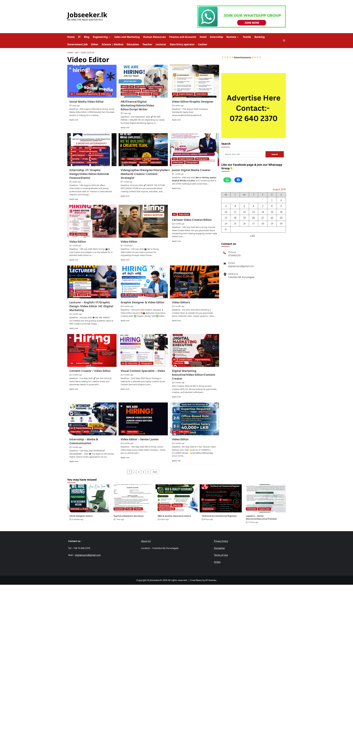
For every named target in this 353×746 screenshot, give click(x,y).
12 (244, 211)
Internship (216, 37)
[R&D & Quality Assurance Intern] (177, 498)
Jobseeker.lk (87, 14)
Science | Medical (112, 44)
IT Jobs (85, 159)
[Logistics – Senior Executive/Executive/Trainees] (265, 498)
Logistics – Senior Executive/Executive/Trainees (261, 517)
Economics (119, 509)
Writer (155, 94)
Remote (231, 37)
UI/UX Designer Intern (81, 515)
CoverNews (196, 580)
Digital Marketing (155, 86)
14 (262, 211)
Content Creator (134, 159)
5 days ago (75, 105)
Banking (259, 37)
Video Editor (106, 94)
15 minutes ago (77, 519)
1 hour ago (120, 519)
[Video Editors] (194, 282)
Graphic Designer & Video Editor (143, 302)
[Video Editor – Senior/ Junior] (143, 418)
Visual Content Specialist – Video (143, 371)
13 (253, 211)
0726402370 (234, 255)
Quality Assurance (166, 509)
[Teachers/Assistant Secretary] (132, 498)
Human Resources (154, 37)
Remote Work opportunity (87, 94)
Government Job (77, 44)
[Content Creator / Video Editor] (92, 350)
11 (235, 211)
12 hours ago (253, 522)
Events (73, 151)
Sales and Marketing (127, 37)
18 (235, 217)
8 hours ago (208, 519)
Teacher (147, 44)
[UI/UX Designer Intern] (88, 498)
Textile (247, 37)
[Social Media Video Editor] (92, 81)
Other (94, 44)
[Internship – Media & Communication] (92, 418)
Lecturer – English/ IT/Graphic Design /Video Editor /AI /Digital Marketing (91, 306)
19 (244, 217)
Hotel (203, 37)
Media (93, 159)
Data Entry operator (182, 44)
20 (253, 217)
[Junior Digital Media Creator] (194, 149)
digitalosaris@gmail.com (241, 266)
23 (281, 217)
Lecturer (161, 44)
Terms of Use (221, 555)
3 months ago (128, 306)
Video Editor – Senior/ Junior (140, 439)
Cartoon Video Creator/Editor (192, 220)
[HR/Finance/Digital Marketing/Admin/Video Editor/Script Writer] (143, 81)
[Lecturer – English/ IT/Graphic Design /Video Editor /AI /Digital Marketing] (92, 282)
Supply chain (264, 509)
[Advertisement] (176, 604)
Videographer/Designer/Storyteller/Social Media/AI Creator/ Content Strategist (149, 174)
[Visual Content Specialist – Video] (143, 350)
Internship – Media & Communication (83, 441)
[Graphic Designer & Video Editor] (143, 282)
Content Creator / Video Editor (90, 371)
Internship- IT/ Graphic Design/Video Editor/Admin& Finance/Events (89, 174)
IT (79, 37)
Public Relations (77, 162)
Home (71, 37)
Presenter (143, 162)
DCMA (217, 562)
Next (155, 472)
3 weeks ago (76, 182)
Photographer (202, 159)
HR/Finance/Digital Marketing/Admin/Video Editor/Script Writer (137, 105)
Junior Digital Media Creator (191, 170)
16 (281, 211)
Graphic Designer (150, 90)
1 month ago (127, 182)
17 (226, 217)
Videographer (192, 162)
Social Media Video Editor (86, 101)
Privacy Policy (221, 541)
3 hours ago (164, 519)
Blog (86, 37)
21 (262, 217)
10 (226, 211)
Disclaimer (219, 548)
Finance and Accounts (182, 37)
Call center (140, 86)
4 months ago (128, 443)
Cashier (202, 44)
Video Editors (181, 302)
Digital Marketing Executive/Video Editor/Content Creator (193, 374)
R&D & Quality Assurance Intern (174, 515)
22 (272, 217)
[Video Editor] (92, 221)
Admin (124, 86)
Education (133, 44)
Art (72, 94)
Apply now (73, 120)
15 (272, 211)
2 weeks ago (179, 105)
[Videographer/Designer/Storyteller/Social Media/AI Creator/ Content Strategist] (143, 149)
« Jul (252, 235)
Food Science (164, 505)
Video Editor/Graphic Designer (192, 101)
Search (226, 144)
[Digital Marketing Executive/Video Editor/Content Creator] (194, 350)
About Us (146, 541)
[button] (284, 40)
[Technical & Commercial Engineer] (221, 498)
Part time (93, 295)
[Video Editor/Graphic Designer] (194, 81)
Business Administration (95, 148)
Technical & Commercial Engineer (219, 515)
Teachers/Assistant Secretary (128, 515)
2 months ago (179, 224)
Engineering (100, 37)
